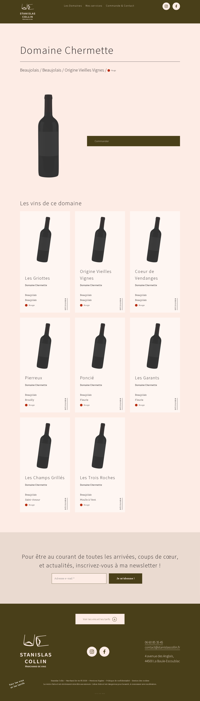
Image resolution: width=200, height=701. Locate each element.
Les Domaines (73, 5)
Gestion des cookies (140, 681)
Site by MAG (100, 693)
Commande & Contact (120, 5)
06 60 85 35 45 (154, 642)
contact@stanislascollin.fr (162, 647)
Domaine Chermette (67, 50)
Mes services (94, 5)
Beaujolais (29, 70)
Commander (102, 141)
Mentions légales (97, 681)
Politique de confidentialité (118, 681)
